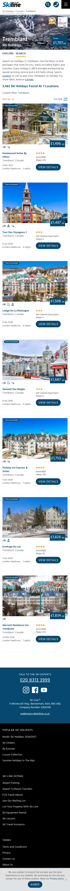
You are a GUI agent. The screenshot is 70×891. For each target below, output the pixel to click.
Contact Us (8, 859)
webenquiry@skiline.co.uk (35, 713)
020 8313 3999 (35, 680)
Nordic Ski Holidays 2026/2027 (19, 737)
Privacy (6, 853)
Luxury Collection (12, 754)
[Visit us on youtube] (44, 690)
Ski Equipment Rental (14, 812)
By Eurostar (8, 748)
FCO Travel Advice (12, 795)
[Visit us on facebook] (35, 690)
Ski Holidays (8, 11)
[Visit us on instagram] (26, 690)
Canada (20, 11)
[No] (66, 879)
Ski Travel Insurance (13, 824)
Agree (35, 884)
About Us (7, 864)
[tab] (8, 53)
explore (6, 76)
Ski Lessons (8, 818)
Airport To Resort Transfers (17, 789)
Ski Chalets (8, 743)
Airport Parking (10, 783)
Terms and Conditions (14, 847)
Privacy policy (57, 878)
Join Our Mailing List (14, 801)
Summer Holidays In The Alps (18, 760)
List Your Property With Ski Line (20, 806)
